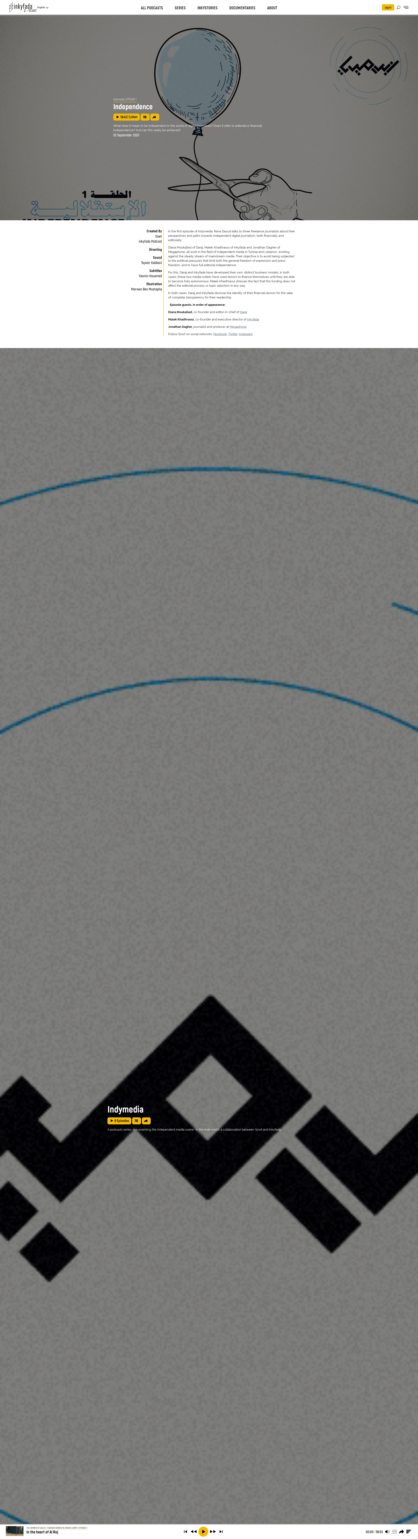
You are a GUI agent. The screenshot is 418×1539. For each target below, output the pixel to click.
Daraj (243, 312)
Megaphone (238, 326)
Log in (388, 7)
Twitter (233, 334)
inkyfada (253, 319)
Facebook (220, 334)
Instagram (246, 334)
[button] (185, 1532)
